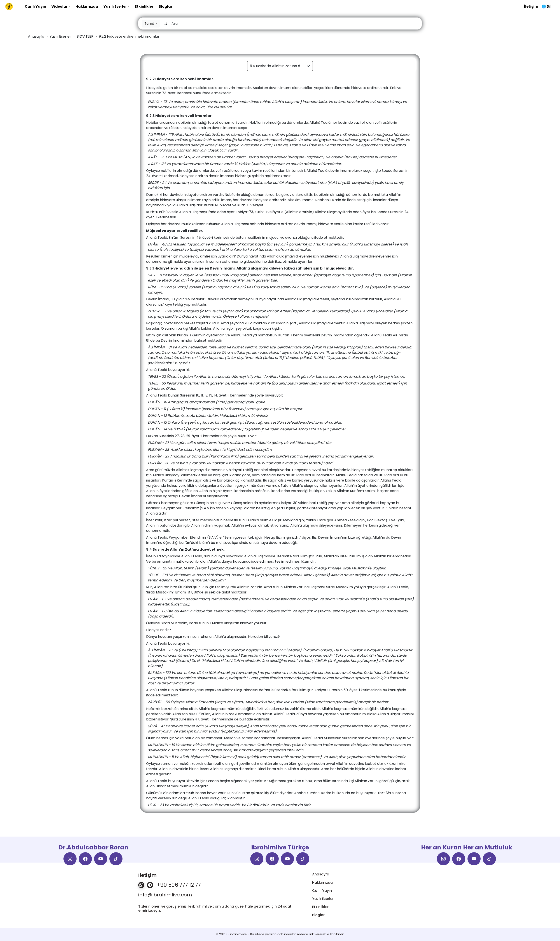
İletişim (531, 6)
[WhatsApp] (141, 885)
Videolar (59, 6)
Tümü (149, 23)
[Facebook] (85, 858)
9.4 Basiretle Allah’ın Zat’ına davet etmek (281, 65)
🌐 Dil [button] (547, 6)
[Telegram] (150, 885)
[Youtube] (100, 858)
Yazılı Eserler (115, 6)
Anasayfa (320, 874)
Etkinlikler (144, 6)
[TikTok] (115, 858)
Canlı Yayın (35, 6)
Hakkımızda (86, 6)
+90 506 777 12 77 (179, 885)
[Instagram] (70, 858)
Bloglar (165, 6)
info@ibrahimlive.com (165, 894)
